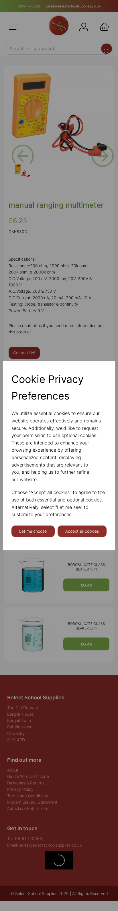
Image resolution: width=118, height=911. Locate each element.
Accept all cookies (82, 531)
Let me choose (33, 531)
